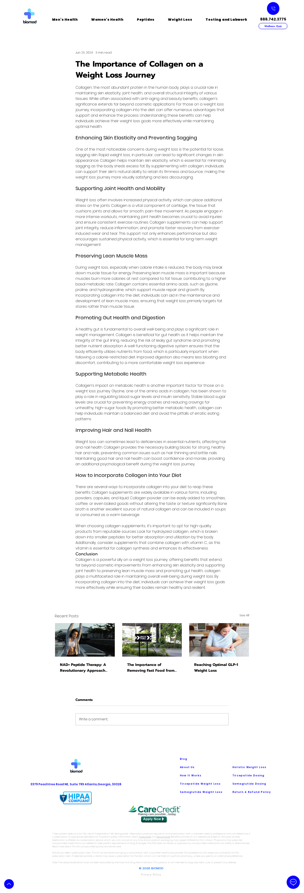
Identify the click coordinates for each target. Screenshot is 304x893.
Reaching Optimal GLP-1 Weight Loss (216, 667)
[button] (64, 19)
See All (244, 615)
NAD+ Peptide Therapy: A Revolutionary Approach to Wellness (83, 667)
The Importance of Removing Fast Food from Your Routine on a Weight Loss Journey (151, 667)
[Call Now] (273, 8)
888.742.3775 (273, 19)
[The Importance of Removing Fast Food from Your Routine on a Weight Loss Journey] (152, 640)
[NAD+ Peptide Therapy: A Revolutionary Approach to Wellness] (85, 640)
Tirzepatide (145, 836)
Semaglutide (163, 836)
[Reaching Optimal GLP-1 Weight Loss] (219, 640)
